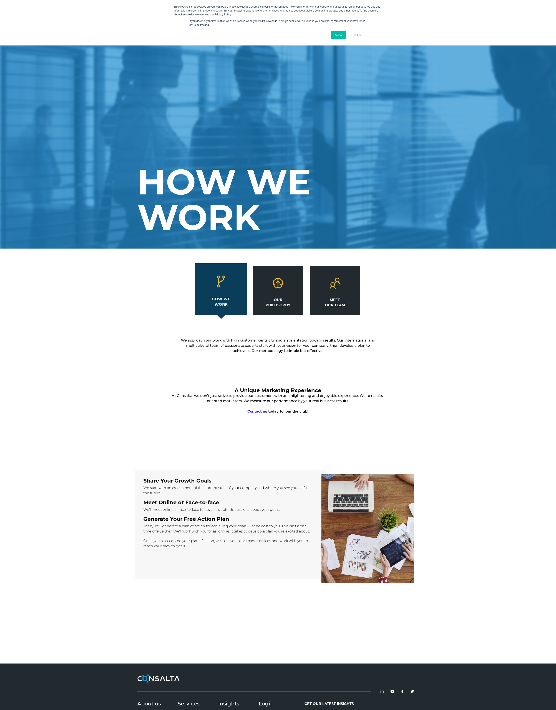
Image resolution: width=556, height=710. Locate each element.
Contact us (257, 411)
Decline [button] (357, 35)
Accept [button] (338, 35)
